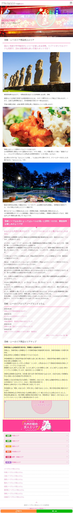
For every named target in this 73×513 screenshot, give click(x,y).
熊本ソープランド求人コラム (13, 483)
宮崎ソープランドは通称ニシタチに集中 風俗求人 (20, 331)
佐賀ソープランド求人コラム (13, 486)
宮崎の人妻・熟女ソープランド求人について (18, 326)
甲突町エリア (13, 462)
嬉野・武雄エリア (15, 457)
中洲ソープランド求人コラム (13, 472)
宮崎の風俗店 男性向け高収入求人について (18, 321)
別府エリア (13, 446)
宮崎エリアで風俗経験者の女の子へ (15, 311)
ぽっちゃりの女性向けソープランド (15, 316)
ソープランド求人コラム (12, 469)
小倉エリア (13, 441)
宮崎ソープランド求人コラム (13, 493)
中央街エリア (14, 451)
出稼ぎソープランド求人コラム (14, 497)
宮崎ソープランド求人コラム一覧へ (56, 335)
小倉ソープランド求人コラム (13, 476)
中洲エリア (13, 435)
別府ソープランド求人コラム (13, 479)
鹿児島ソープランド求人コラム (14, 490)
